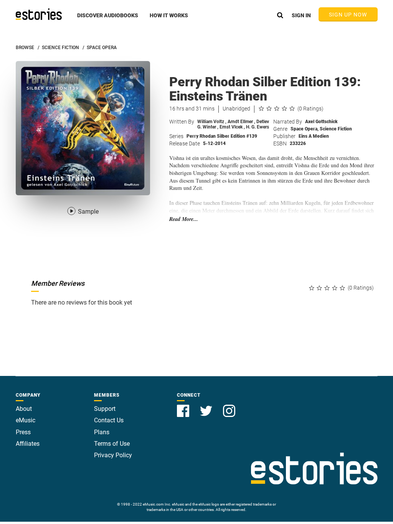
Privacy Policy (113, 455)
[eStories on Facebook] (183, 406)
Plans (101, 432)
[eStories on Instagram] (229, 406)
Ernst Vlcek (232, 127)
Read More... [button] (183, 219)
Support (105, 408)
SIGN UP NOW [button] (348, 15)
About (24, 408)
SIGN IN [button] (301, 15)
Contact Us (109, 420)
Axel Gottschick (321, 121)
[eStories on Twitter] (206, 406)
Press (23, 432)
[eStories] (39, 14)
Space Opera (305, 129)
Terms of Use (112, 443)
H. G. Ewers (257, 127)
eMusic (25, 420)
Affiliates (28, 443)
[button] (107, 19)
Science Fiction (336, 129)
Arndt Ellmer (241, 121)
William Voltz (211, 121)
